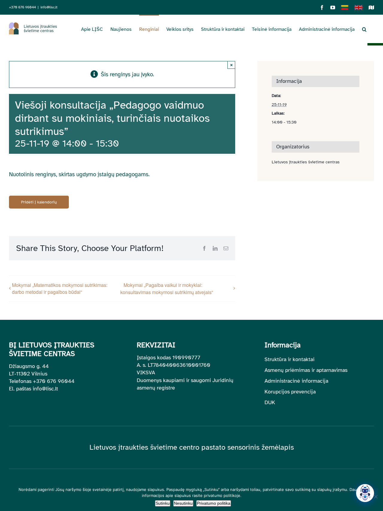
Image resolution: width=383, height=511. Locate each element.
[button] (364, 29)
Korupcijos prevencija (290, 391)
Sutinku (163, 503)
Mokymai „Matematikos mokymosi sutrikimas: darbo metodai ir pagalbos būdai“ (59, 288)
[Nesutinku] (376, 497)
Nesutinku (183, 503)
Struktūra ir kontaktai (289, 359)
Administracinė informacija (296, 381)
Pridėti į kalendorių (39, 202)
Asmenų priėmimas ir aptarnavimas (306, 370)
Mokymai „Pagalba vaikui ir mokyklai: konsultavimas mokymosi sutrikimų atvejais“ (166, 289)
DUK (270, 402)
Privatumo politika (213, 503)
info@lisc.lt (48, 7)
